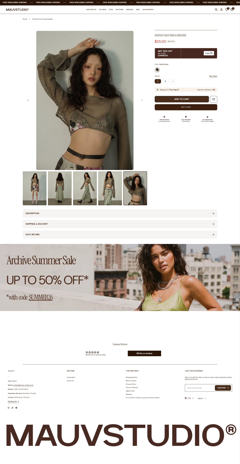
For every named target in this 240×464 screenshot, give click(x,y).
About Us (70, 381)
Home (25, 19)
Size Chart (213, 76)
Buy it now (186, 107)
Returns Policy (131, 381)
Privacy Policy (131, 384)
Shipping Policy (131, 377)
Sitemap (129, 394)
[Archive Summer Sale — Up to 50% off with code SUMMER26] (120, 277)
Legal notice (130, 391)
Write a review (144, 353)
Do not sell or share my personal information (143, 398)
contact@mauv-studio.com (23, 385)
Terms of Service (132, 387)
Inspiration (71, 377)
